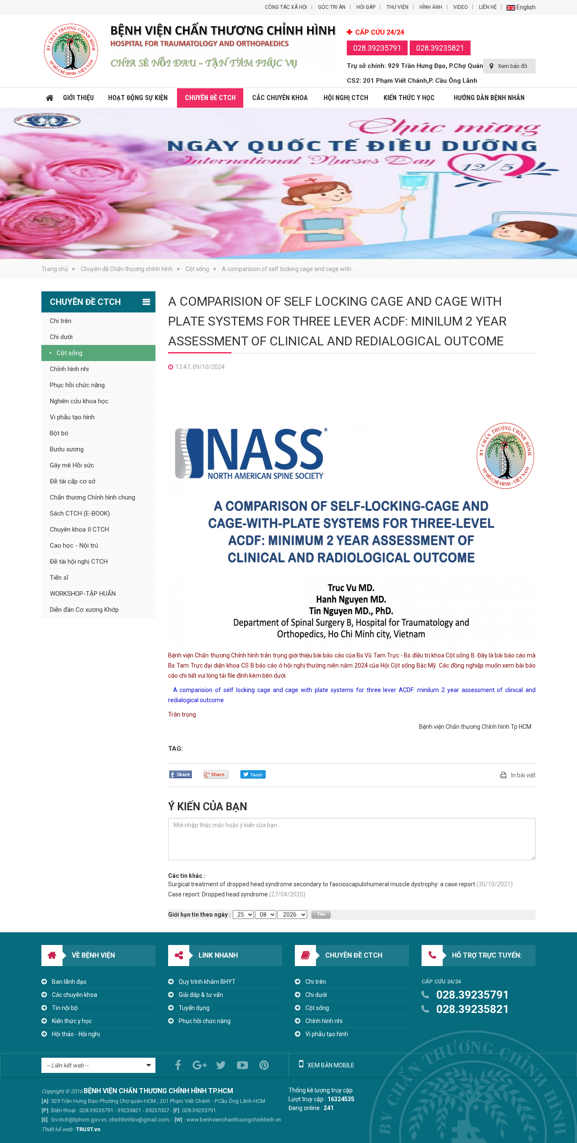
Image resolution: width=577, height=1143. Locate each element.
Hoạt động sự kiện (138, 98)
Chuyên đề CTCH (210, 98)
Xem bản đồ (512, 66)
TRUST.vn (88, 1129)
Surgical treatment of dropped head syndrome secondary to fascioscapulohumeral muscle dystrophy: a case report (340, 884)
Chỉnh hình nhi (324, 1021)
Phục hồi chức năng (205, 1021)
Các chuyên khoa (280, 98)
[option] (288, 184)
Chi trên (315, 981)
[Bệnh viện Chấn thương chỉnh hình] (71, 50)
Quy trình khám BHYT (207, 981)
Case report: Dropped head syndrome (236, 894)
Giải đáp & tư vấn (201, 994)
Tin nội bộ (65, 1008)
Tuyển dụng (194, 1008)
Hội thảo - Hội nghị (76, 1034)
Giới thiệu (78, 98)
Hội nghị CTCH (346, 98)
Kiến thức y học (409, 98)
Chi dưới (316, 994)
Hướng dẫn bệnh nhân (489, 98)
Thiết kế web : (58, 1129)
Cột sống (197, 269)
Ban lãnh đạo (69, 981)
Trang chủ (49, 98)
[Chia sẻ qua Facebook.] (180, 774)
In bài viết (523, 775)
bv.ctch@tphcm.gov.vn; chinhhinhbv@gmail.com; (111, 1119)
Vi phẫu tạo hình (326, 1034)
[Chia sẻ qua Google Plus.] (216, 774)
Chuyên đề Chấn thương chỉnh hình (127, 269)
